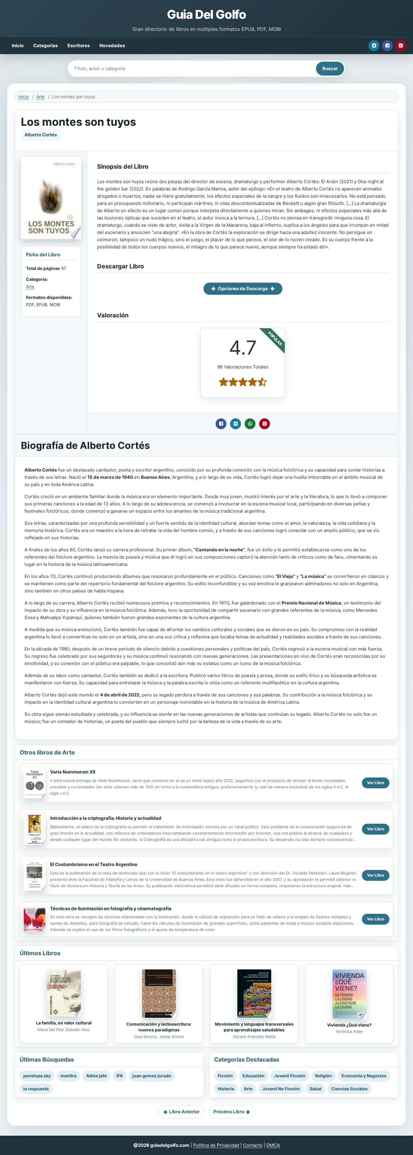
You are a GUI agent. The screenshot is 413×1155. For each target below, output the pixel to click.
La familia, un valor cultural (64, 1022)
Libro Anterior (184, 1111)
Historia (226, 1088)
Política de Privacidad (216, 1145)
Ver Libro (375, 782)
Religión (323, 1075)
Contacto (252, 1145)
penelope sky (37, 1075)
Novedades (112, 45)
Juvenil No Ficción (281, 1088)
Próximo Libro (228, 1111)
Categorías (45, 45)
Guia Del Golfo (206, 14)
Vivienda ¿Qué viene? (349, 1024)
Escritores (78, 45)
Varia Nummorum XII (72, 772)
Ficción (225, 1075)
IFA (119, 1075)
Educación (253, 1075)
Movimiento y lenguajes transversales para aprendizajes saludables (254, 1026)
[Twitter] (374, 45)
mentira (68, 1075)
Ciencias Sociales (349, 1088)
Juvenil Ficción (289, 1075)
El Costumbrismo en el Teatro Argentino (93, 864)
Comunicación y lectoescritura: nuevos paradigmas (158, 1026)
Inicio (18, 45)
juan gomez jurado (151, 1075)
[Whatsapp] (250, 423)
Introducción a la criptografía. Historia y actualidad (105, 818)
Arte (40, 96)
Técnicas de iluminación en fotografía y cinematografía (110, 908)
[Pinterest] (400, 45)
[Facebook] (387, 45)
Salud (315, 1088)
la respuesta (36, 1088)
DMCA (273, 1145)
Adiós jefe (96, 1075)
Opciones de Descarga (243, 288)
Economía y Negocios (364, 1075)
